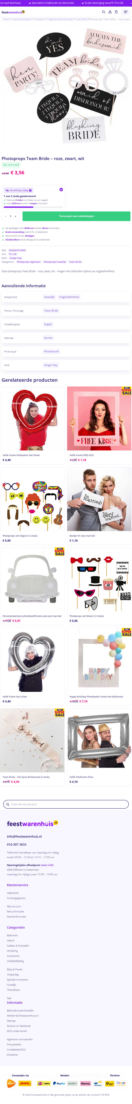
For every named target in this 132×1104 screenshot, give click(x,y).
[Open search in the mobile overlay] (66, 804)
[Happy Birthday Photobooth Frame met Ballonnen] (99, 660)
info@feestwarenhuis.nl (24, 836)
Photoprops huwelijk (55, 261)
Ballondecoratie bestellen (20, 1010)
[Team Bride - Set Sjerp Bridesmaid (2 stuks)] (32, 740)
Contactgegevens (16, 898)
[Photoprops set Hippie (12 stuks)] (32, 499)
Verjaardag (13, 974)
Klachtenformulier (16, 916)
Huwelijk (39, 19)
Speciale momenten (22, 19)
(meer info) (47, 865)
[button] (125, 11)
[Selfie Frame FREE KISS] (99, 418)
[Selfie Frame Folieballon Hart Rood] (32, 418)
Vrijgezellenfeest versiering (59, 19)
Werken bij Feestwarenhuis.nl (22, 1015)
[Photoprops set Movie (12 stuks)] (99, 579)
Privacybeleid (14, 1044)
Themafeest (13, 989)
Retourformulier (15, 911)
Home (6, 19)
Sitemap (11, 1020)
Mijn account (14, 906)
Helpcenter (13, 892)
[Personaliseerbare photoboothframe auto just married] (32, 579)
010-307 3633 (16, 844)
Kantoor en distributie (19, 1025)
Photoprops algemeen (29, 261)
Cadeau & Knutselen (18, 945)
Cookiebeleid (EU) (16, 1049)
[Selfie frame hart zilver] (32, 660)
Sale (9, 998)
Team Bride (81, 19)
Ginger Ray (16, 258)
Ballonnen (12, 935)
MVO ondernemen (17, 1031)
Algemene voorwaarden (20, 1039)
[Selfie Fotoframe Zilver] (99, 740)
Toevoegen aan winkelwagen (76, 216)
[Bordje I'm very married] (99, 499)
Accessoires (13, 955)
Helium (10, 940)
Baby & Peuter (15, 969)
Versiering (12, 950)
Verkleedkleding (15, 961)
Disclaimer (12, 1054)
